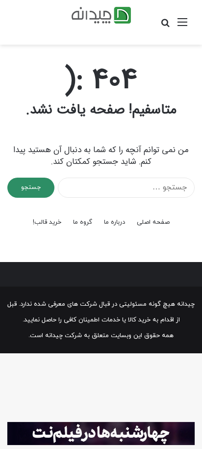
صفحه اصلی (153, 222)
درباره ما (114, 222)
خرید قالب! (47, 222)
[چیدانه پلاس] (101, 15)
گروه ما (82, 222)
